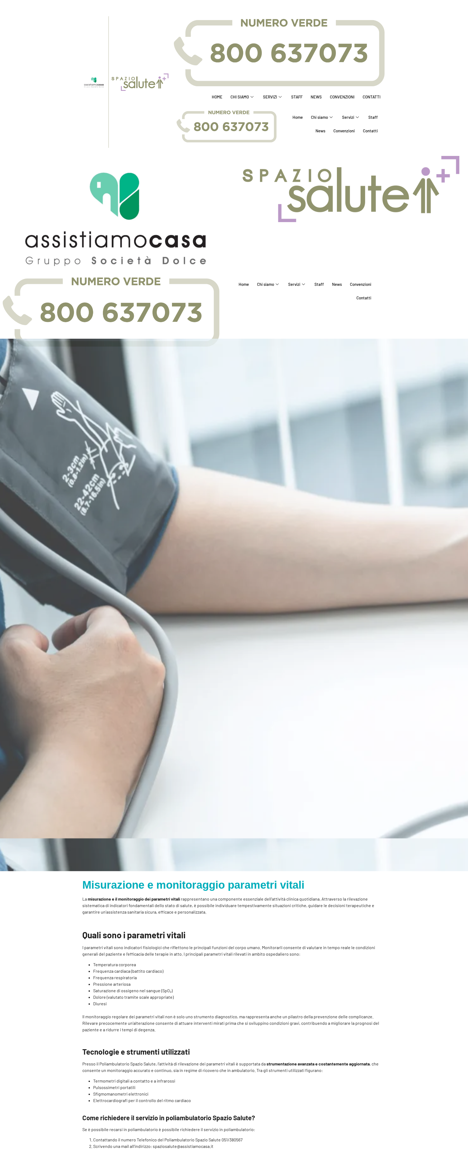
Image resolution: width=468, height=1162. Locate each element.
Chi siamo (239, 96)
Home (217, 96)
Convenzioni (342, 96)
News (316, 96)
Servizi (270, 96)
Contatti (372, 96)
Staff (297, 96)
